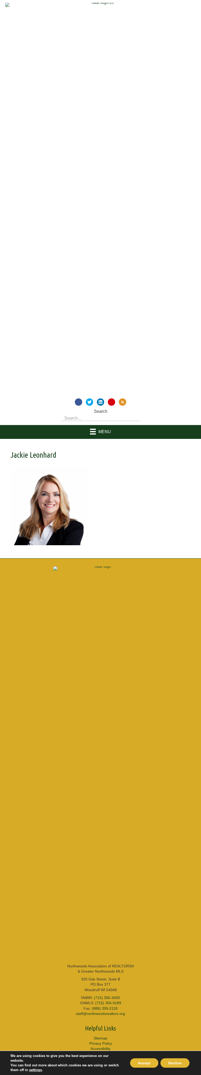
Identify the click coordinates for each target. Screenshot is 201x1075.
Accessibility (100, 1049)
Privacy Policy (100, 1043)
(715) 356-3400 (107, 998)
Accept (144, 1063)
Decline (175, 1063)
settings (35, 1070)
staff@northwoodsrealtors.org (100, 1014)
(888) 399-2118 (105, 1008)
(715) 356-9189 (108, 1003)
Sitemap (100, 1038)
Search (100, 411)
